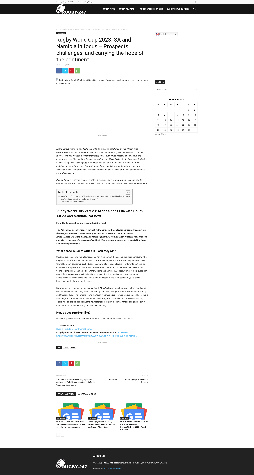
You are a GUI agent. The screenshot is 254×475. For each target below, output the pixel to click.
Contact (80, 2)
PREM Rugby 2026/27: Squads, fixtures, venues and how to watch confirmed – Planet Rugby (101, 424)
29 (183, 130)
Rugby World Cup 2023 (178, 9)
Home (58, 29)
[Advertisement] (127, 21)
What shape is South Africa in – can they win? (80, 199)
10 (195, 115)
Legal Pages (89, 2)
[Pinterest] (71, 70)
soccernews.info (121, 462)
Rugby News (109, 9)
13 (171, 120)
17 (195, 120)
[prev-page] (58, 435)
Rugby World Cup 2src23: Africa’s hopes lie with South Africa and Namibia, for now (94, 196)
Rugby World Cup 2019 (151, 9)
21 (177, 125)
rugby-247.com (160, 462)
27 (171, 130)
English (162, 34)
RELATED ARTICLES (66, 394)
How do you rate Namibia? (73, 202)
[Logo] (71, 9)
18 (158, 125)
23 (189, 125)
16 (189, 120)
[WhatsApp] (77, 70)
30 (189, 130)
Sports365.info (106, 462)
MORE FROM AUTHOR (87, 394)
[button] (194, 9)
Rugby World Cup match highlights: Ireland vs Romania (128, 380)
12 (165, 120)
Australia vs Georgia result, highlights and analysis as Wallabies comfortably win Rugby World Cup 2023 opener (76, 382)
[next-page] (62, 435)
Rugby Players (126, 9)
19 (165, 125)
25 (158, 130)
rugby (66, 347)
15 (183, 120)
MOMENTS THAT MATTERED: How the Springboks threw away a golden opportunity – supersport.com (70, 424)
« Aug (157, 134)
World (73, 347)
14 (177, 120)
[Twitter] (65, 70)
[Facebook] (196, 2)
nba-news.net (135, 462)
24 (195, 125)
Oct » (163, 134)
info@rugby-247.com (113, 468)
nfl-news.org (147, 462)
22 (183, 125)
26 (165, 130)
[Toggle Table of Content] (127, 192)
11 (158, 120)
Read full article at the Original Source (74, 329)
